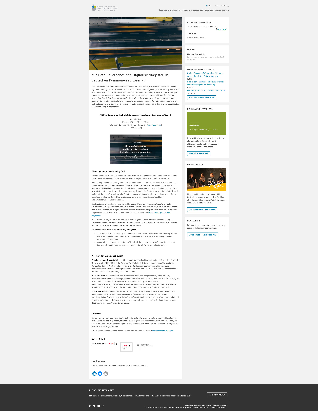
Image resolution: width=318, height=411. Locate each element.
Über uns (163, 10)
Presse (217, 6)
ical (219, 29)
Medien (225, 10)
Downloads (189, 405)
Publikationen (206, 10)
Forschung (173, 10)
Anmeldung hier (154, 125)
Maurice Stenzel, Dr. (196, 54)
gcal (224, 29)
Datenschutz (206, 405)
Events (218, 10)
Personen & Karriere (189, 10)
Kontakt (223, 6)
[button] (94, 373)
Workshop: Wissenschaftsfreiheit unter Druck (206, 90)
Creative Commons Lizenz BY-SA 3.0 (215, 408)
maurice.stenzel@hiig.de (162, 330)
